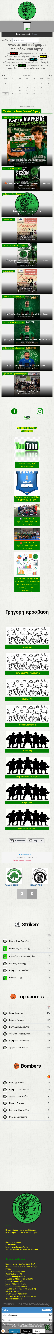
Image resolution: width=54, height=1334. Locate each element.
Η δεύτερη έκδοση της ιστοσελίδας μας (21, 1232)
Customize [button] (39, 1331)
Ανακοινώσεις (8, 220)
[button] (3, 1331)
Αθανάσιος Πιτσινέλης (19, 948)
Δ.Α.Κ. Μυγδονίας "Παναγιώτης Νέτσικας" (22, 1249)
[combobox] (25, 40)
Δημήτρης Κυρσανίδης (19, 1040)
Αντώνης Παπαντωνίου (19, 1034)
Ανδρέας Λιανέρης (17, 963)
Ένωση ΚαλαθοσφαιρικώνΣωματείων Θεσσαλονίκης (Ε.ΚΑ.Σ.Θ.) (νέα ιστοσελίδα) (21, 1288)
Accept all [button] (14, 1331)
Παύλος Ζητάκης (16, 1103)
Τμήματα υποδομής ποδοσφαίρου (15, 245)
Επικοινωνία (11, 1244)
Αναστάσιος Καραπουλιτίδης (22, 956)
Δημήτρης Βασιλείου (18, 970)
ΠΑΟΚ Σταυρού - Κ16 (37, 885)
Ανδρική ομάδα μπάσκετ (12, 118)
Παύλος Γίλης (15, 977)
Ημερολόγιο (20, 841)
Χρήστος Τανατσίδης (18, 1047)
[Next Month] (49, 75)
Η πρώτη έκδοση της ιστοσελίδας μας (21, 1230)
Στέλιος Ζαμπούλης (18, 1117)
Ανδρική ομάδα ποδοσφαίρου (13, 194)
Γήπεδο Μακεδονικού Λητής (17, 1247)
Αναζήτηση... (7, 40)
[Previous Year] (2, 75)
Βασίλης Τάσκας (16, 1020)
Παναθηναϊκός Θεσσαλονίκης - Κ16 (12, 885)
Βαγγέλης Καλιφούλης (19, 1027)
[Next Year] (51, 75)
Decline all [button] (27, 1331)
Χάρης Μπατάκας (17, 1013)
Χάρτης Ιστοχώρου (13, 1242)
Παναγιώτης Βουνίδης (19, 941)
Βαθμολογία (38, 841)
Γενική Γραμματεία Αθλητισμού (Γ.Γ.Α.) (21, 1264)
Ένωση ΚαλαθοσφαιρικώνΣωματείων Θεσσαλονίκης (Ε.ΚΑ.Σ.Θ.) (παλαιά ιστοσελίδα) (21, 1296)
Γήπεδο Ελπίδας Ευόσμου (21, 860)
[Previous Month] (4, 75)
